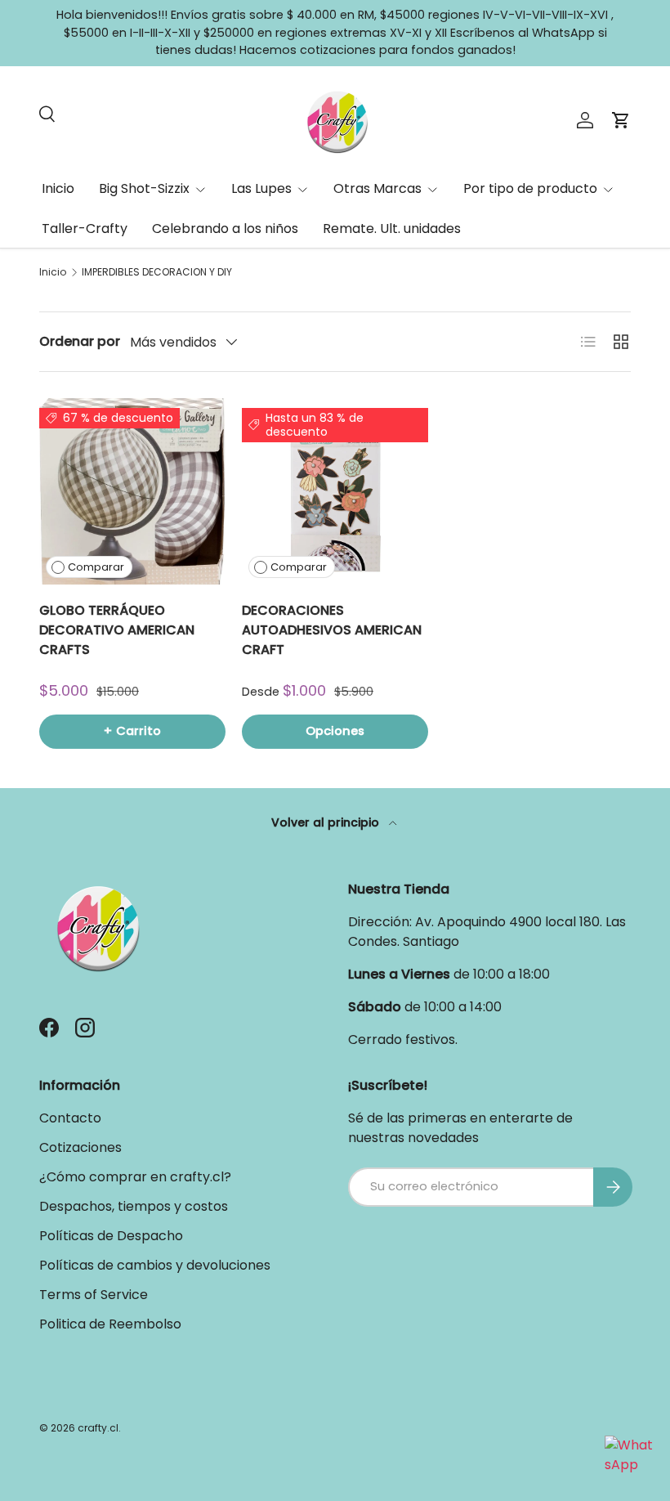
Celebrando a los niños (225, 228)
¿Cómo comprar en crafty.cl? (135, 1176)
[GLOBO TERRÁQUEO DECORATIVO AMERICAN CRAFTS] (132, 491)
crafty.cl (98, 1428)
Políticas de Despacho (111, 1235)
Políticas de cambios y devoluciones (154, 1265)
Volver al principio (326, 822)
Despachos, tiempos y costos (133, 1206)
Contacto (70, 1118)
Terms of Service (93, 1294)
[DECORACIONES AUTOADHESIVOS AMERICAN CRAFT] (335, 491)
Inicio (58, 188)
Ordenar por (79, 341)
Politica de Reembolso (110, 1324)
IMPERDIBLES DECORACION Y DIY (157, 272)
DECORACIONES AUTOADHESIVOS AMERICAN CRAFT (332, 630)
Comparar (96, 567)
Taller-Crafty (84, 228)
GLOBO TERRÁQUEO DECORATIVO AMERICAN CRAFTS (116, 630)
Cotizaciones (80, 1147)
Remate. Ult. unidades (392, 228)
